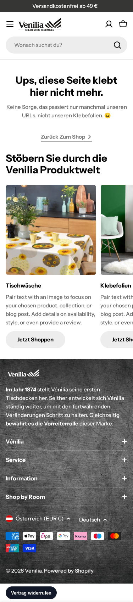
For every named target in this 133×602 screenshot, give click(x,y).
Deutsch (89, 519)
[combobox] (66, 45)
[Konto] (109, 24)
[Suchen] (117, 45)
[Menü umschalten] (10, 24)
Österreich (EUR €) (39, 518)
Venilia (33, 570)
